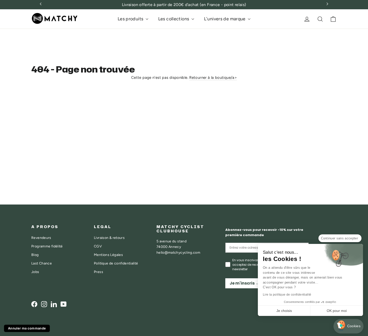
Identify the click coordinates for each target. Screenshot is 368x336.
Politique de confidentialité (116, 263)
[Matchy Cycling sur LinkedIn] (54, 304)
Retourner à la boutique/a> (213, 77)
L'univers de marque (225, 19)
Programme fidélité (47, 246)
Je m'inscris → (244, 283)
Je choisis (284, 311)
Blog (35, 255)
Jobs (35, 272)
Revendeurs (41, 238)
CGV (98, 246)
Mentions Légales (108, 255)
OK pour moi (337, 311)
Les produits (131, 19)
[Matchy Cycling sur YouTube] (64, 304)
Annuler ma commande (27, 328)
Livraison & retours (109, 238)
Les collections (174, 19)
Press (98, 272)
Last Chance (41, 263)
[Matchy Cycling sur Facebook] (34, 304)
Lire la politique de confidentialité (287, 294)
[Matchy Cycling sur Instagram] (44, 304)
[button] (348, 326)
